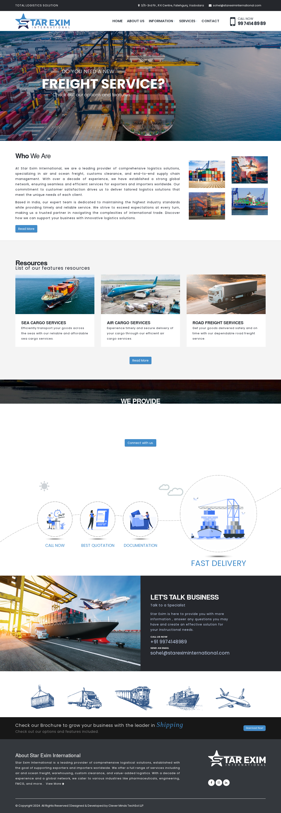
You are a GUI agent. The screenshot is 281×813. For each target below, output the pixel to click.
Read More (26, 229)
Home (117, 21)
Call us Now (158, 637)
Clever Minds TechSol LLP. (126, 806)
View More (54, 784)
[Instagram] (219, 782)
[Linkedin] (226, 782)
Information (161, 21)
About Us (135, 21)
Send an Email (159, 648)
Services (187, 21)
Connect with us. (140, 443)
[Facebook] (211, 782)
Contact (210, 21)
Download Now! (254, 728)
